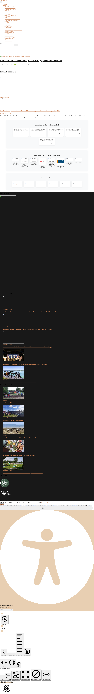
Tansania (4, 28)
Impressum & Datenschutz (47, 502)
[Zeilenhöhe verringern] (2, 631)
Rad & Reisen (5, 11)
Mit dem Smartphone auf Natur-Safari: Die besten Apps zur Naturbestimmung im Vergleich (30, 111)
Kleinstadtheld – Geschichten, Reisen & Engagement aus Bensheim (31, 60)
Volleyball (7, 21)
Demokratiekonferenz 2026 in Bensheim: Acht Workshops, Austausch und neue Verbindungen (27, 347)
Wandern (7, 10)
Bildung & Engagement (10, 31)
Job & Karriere (8, 26)
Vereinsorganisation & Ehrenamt (12, 19)
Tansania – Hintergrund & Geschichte (13, 30)
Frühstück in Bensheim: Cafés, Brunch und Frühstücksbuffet (19, 455)
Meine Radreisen (9, 38)
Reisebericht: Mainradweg (9, 402)
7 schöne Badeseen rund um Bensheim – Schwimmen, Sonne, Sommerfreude (23, 473)
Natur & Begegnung (9, 32)
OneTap (8, 607)
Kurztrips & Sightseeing (10, 15)
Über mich (5, 34)
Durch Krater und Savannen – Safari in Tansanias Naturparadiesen (20, 438)
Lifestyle (4, 5)
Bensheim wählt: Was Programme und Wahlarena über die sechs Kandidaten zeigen (25, 364)
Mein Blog (7, 25)
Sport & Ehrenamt (7, 17)
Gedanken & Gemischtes (8, 22)
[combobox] (46, 507)
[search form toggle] (1, 43)
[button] (92, 508)
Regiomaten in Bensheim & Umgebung (13, 420)
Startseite (5, 4)
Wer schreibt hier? (9, 36)
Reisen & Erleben (9, 33)
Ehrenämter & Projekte (10, 37)
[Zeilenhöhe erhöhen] (2, 626)
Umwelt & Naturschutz (10, 8)
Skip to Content (3, 0)
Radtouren (7, 12)
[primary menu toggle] (1, 2)
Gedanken (7, 23)
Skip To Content (3, 681)
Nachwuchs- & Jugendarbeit (11, 20)
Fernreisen (7, 16)
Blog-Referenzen (8, 39)
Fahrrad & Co (8, 14)
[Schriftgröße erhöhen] (2, 608)
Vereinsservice (8, 41)
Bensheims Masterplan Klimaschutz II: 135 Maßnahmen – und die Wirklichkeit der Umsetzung (27, 329)
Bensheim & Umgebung (10, 6)
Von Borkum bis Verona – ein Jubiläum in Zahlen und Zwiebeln (19, 382)
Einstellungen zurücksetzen (7, 682)
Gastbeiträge (8, 27)
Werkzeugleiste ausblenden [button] (7, 609)
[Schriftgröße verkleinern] (2, 613)
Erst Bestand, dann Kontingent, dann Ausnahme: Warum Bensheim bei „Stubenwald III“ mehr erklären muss (31, 311)
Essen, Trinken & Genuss (10, 9)
